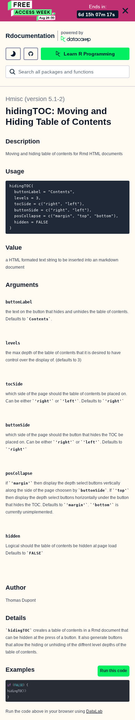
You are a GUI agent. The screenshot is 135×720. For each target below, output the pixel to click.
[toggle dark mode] (13, 54)
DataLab (94, 711)
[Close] (125, 11)
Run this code (113, 670)
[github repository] (31, 54)
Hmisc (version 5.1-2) (35, 99)
